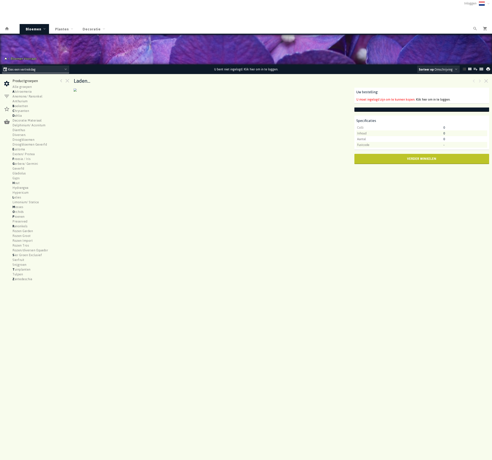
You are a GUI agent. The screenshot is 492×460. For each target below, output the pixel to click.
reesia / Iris (21, 159)
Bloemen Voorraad (23, 59)
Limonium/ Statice (25, 202)
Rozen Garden (22, 231)
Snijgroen (19, 265)
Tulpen (17, 274)
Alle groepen (22, 87)
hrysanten (20, 111)
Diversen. (19, 135)
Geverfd (18, 168)
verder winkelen (421, 159)
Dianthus (18, 130)
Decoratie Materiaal (27, 120)
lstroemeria (22, 91)
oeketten (20, 106)
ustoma (18, 149)
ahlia (17, 116)
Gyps (16, 178)
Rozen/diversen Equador (30, 250)
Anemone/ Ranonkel (27, 96)
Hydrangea (20, 188)
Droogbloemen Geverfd (29, 144)
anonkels (20, 226)
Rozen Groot (21, 236)
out (16, 183)
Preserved (19, 221)
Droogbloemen (23, 140)
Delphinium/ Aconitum (28, 125)
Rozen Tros (20, 245)
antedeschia (22, 279)
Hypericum (20, 192)
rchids (18, 212)
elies (16, 197)
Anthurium (20, 101)
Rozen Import (22, 240)
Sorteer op (426, 69)
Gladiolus (19, 173)
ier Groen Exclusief (27, 255)
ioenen (18, 216)
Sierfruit (18, 260)
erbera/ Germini (25, 164)
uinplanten (21, 269)
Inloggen (470, 3)
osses (17, 207)
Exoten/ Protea (23, 154)
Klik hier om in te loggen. (433, 99)
